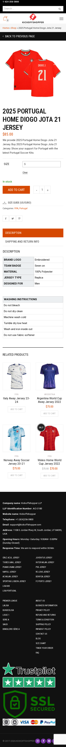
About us (40, 601)
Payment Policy (43, 629)
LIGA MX (6, 586)
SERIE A (6, 619)
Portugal (23, 208)
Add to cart (16, 190)
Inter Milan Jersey (45, 562)
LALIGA (6, 605)
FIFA (16, 208)
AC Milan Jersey (10, 576)
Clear (25, 172)
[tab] (33, 233)
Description (13, 233)
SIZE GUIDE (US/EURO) (19, 202)
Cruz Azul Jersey (11, 557)
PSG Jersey (41, 567)
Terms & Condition (45, 619)
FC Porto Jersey (44, 581)
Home (6, 28)
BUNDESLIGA (8, 610)
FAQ (37, 653)
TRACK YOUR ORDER (44, 648)
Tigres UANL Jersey (12, 562)
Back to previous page (19, 36)
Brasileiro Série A (11, 629)
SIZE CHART (41, 643)
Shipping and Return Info (22, 241)
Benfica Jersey (43, 576)
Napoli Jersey (9, 572)
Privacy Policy (43, 610)
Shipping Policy (43, 624)
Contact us (41, 634)
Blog (38, 638)
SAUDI (5, 624)
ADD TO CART (16, 409)
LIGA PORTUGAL (9, 591)
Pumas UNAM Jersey (12, 567)
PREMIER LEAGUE (10, 601)
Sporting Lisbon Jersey (14, 581)
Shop (13, 28)
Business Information (46, 605)
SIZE (6, 164)
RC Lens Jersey (43, 572)
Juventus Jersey (44, 557)
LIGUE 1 (6, 615)
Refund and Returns (46, 615)
